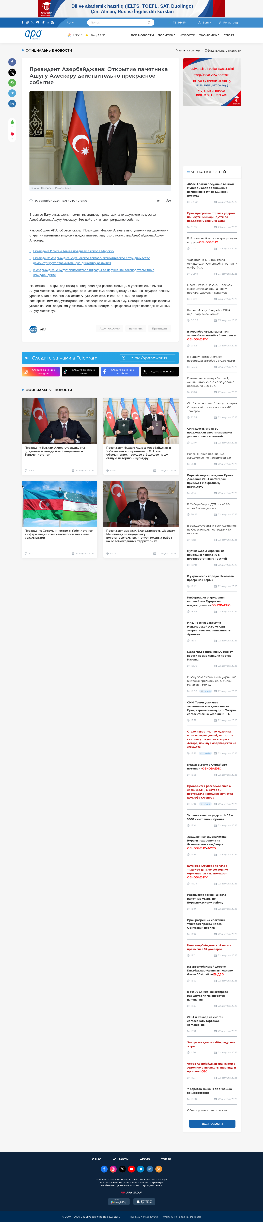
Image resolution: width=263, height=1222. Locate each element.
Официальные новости (223, 50)
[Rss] (52, 22)
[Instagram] (27, 22)
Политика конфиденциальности (181, 1216)
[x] (122, 1169)
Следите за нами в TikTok (83, 371)
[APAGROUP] (131, 1193)
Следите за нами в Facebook (122, 371)
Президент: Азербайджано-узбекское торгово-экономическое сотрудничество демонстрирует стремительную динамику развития (91, 260)
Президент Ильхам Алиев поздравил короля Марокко (73, 251)
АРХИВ (145, 1159)
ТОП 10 (166, 1159)
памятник (135, 328)
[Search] (149, 23)
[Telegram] (42, 22)
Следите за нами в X (161, 371)
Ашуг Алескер (110, 328)
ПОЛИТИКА (167, 35)
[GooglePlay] (119, 1202)
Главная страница (188, 50)
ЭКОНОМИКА (209, 35)
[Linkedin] (48, 22)
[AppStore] (144, 1202)
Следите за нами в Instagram (43, 371)
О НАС (96, 1159)
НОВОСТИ (187, 35)
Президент (159, 328)
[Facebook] (22, 22)
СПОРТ (229, 35)
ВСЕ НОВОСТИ (142, 35)
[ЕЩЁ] (237, 35)
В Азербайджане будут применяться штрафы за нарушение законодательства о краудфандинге (93, 272)
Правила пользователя (144, 1216)
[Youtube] (37, 22)
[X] (32, 22)
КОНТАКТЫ (120, 1159)
